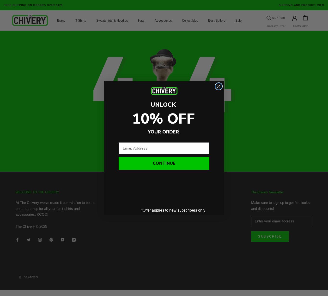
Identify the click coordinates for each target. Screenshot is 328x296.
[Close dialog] (218, 86)
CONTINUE (164, 163)
